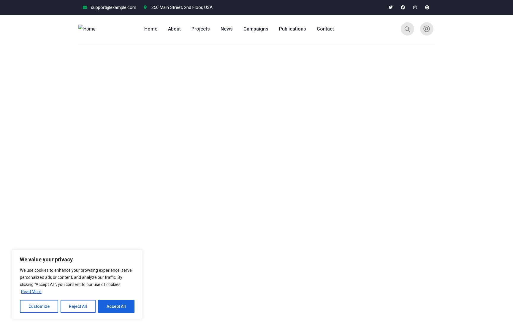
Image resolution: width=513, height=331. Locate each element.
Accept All (116, 306)
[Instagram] (414, 7)
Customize (39, 306)
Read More (31, 291)
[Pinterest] (427, 7)
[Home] (87, 29)
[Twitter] (390, 7)
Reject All (78, 306)
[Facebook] (403, 7)
